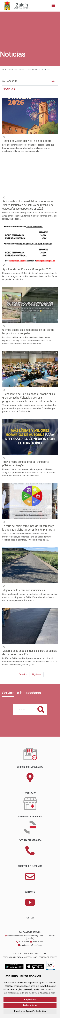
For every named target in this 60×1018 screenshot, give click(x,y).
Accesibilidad (30, 957)
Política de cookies (48, 957)
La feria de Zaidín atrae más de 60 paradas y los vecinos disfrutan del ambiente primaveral (28, 527)
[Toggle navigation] (53, 6)
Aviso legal (40, 954)
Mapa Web (28, 954)
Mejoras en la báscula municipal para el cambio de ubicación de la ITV (29, 652)
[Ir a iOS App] (35, 966)
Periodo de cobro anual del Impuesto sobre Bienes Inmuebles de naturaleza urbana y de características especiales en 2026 (28, 205)
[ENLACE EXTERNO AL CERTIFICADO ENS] (50, 966)
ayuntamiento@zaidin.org (31, 945)
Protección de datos (13, 957)
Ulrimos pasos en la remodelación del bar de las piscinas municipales (28, 331)
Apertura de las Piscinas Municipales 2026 (27, 269)
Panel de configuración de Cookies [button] (30, 1011)
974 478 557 (37, 942)
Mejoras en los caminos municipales (23, 590)
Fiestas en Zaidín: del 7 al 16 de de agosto (27, 141)
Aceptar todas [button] (30, 999)
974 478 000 (23, 942)
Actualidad (33, 70)
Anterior (23, 674)
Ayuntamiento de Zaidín (13, 70)
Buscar (40, 709)
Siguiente (36, 674)
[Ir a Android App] (14, 966)
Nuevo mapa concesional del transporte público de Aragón (25, 463)
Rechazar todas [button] (30, 1005)
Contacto (17, 954)
